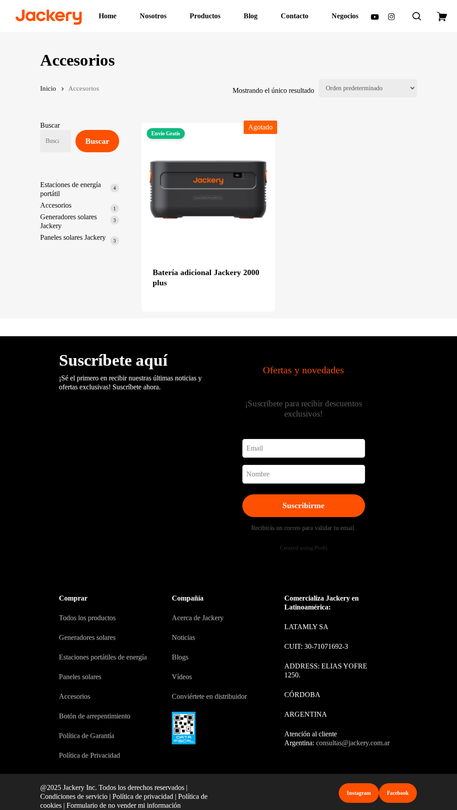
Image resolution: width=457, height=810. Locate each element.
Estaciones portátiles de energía (103, 657)
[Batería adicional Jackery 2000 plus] (208, 189)
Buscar (50, 125)
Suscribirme (303, 505)
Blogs (180, 657)
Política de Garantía (86, 735)
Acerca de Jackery (198, 618)
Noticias (183, 637)
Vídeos (182, 677)
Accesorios (74, 696)
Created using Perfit (304, 548)
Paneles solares (80, 677)
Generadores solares (87, 637)
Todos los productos (87, 618)
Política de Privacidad (89, 755)
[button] (359, 793)
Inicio (48, 88)
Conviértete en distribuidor (209, 696)
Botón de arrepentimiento (94, 716)
